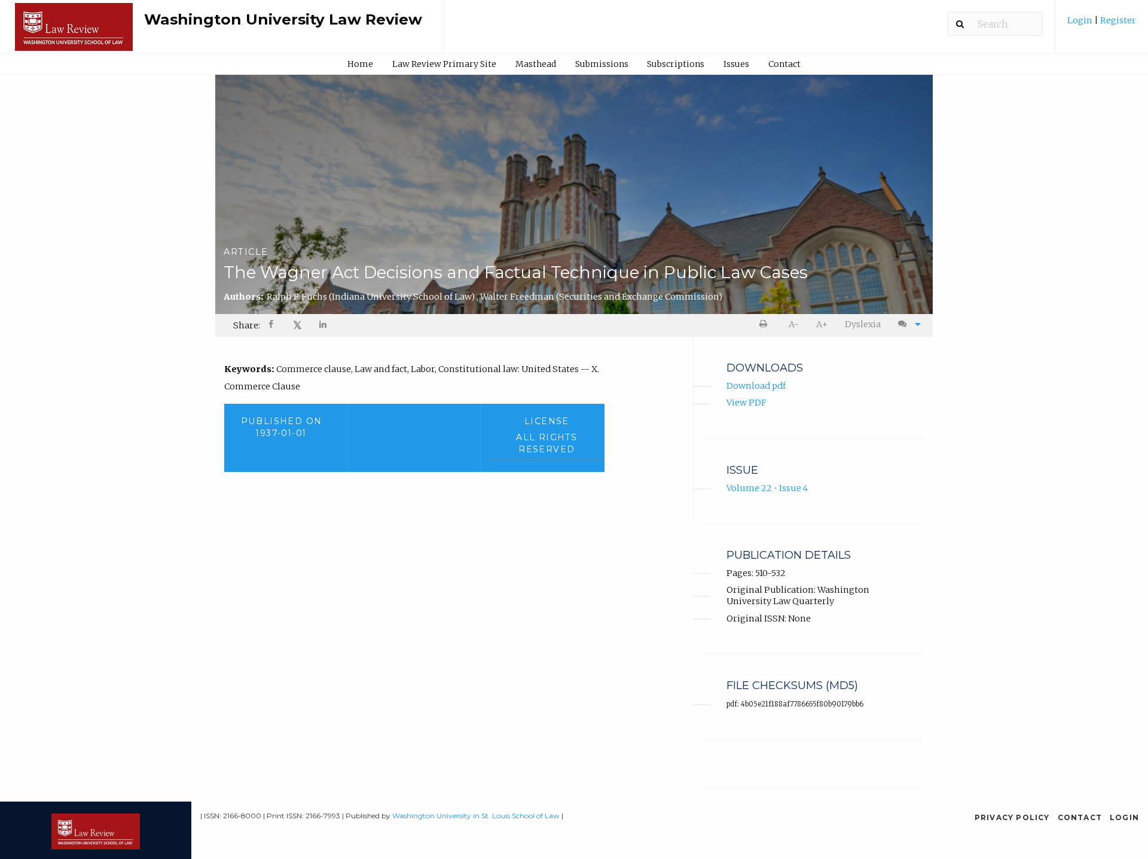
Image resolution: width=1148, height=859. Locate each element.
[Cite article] (906, 324)
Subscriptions (675, 64)
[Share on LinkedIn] (323, 325)
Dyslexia (863, 324)
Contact (784, 64)
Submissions (601, 64)
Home (360, 64)
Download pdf (756, 385)
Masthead (535, 64)
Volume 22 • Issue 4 (767, 488)
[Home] (74, 32)
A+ (822, 324)
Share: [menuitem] (246, 325)
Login (1080, 20)
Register (1117, 20)
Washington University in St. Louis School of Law (476, 815)
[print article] (765, 324)
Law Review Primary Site (444, 64)
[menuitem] (1101, 25)
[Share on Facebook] (272, 325)
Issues (736, 64)
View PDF (746, 402)
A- (794, 324)
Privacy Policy (1012, 817)
